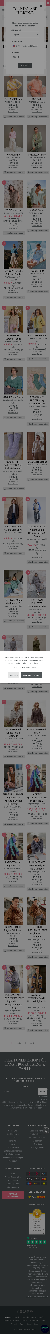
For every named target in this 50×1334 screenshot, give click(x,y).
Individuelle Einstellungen (25, 668)
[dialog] (25, 667)
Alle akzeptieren (31, 675)
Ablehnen (14, 675)
